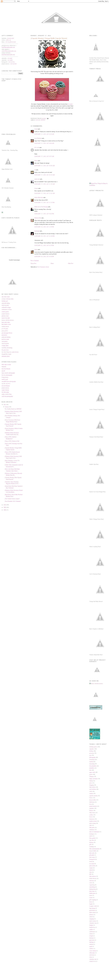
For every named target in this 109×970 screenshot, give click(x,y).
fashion (91, 761)
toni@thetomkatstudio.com (8, 47)
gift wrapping (92, 899)
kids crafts (92, 853)
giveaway (91, 753)
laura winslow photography (8, 373)
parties (91, 774)
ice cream (91, 863)
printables (91, 768)
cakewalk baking (6, 303)
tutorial (91, 870)
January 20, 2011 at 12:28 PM (44, 236)
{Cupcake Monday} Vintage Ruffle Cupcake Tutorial (49, 38)
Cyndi (35, 129)
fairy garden (92, 838)
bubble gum (92, 893)
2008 (5, 510)
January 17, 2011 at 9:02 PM (44, 213)
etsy (90, 755)
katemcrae (91, 819)
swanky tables (5, 345)
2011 (5, 404)
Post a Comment (35, 260)
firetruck (91, 938)
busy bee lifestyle (6, 369)
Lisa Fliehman (37, 138)
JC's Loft (36, 147)
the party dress (5, 350)
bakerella (4, 366)
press (90, 783)
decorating (91, 764)
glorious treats (5, 316)
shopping (91, 919)
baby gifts (91, 827)
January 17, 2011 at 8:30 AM (44, 134)
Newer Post (33, 263)
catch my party (5, 305)
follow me (8, 40)
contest (91, 933)
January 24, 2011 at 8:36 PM (44, 256)
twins (90, 957)
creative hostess (5, 314)
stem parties (5, 341)
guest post (91, 940)
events (90, 897)
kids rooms (92, 857)
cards (90, 836)
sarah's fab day (5, 390)
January (7, 407)
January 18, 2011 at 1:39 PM (44, 227)
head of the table (6, 318)
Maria (35, 160)
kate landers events (6, 324)
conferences (92, 931)
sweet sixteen (92, 950)
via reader (10, 60)
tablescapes (92, 953)
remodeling (92, 887)
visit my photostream (11, 42)
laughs (91, 904)
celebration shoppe (6, 307)
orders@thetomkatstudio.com (9, 51)
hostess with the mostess (8, 320)
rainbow (91, 948)
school (91, 916)
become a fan (10, 38)
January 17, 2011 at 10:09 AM (44, 165)
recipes (91, 868)
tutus (90, 872)
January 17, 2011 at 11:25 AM (44, 184)
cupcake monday (40, 120)
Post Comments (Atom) (43, 267)
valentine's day (93, 923)
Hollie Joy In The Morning (41, 207)
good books (92, 910)
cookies (91, 815)
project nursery (5, 388)
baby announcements (94, 848)
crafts (90, 791)
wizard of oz (92, 961)
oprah (90, 946)
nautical (91, 944)
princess (91, 914)
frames (91, 797)
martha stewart (5, 326)
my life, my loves (6, 383)
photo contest (92, 912)
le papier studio (93, 906)
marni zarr (37, 179)
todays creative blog (6, 394)
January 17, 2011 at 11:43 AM (44, 193)
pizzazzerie (4, 335)
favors (90, 817)
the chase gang (5, 392)
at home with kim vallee (7, 299)
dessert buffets (92, 851)
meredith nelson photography (9, 381)
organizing (92, 885)
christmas (91, 880)
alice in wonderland (94, 832)
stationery (91, 829)
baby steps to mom (6, 364)
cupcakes (91, 749)
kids (90, 770)
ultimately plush (6, 356)
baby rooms (92, 812)
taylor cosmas (92, 921)
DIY (90, 874)
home (90, 902)
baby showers (92, 876)
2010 (5, 505)
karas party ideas (6, 322)
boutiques (91, 834)
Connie (36, 188)
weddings (91, 846)
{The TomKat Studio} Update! (12, 499)
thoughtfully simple (6, 354)
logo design (92, 908)
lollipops (91, 776)
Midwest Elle (37, 218)
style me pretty (5, 343)
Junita (35, 249)
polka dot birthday (6, 337)
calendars (91, 808)
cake (90, 825)
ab (35, 170)
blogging (91, 785)
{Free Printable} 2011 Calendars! (13, 501)
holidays (91, 751)
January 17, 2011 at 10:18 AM (44, 175)
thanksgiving (92, 889)
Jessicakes (70, 104)
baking (91, 781)
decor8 (3, 371)
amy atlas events (6, 297)
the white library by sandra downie (10, 352)
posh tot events (5, 339)
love (90, 804)
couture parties (5, 311)
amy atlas (91, 840)
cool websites (92, 789)
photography (92, 757)
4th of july (92, 891)
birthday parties (93, 747)
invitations (92, 759)
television (91, 955)
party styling (92, 823)
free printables (92, 766)
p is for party (5, 328)
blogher (91, 925)
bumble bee (92, 927)
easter (90, 895)
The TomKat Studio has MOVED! (13, 409)
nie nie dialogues (6, 385)
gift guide (91, 855)
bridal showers (93, 878)
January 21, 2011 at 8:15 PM (44, 245)
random (91, 793)
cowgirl (91, 936)
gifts (90, 844)
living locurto (5, 377)
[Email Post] (47, 118)
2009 (5, 507)
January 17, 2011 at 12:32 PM (44, 202)
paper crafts (92, 772)
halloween (91, 802)
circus (90, 883)
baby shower (92, 787)
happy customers (93, 778)
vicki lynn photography (7, 396)
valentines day (92, 959)
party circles (92, 865)
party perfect (5, 331)
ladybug (91, 942)
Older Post (70, 263)
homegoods (92, 859)
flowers (91, 810)
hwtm (90, 861)
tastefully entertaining (7, 348)
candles (91, 929)
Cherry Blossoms (38, 197)
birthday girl (5, 301)
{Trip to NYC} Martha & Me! (12, 441)
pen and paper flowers (7, 333)
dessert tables (92, 800)
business (91, 842)
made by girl (5, 379)
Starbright (36, 231)
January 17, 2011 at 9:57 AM (44, 156)
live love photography (7, 375)
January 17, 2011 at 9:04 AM (44, 143)
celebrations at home (7, 309)
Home (52, 263)
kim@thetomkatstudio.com (8, 54)
